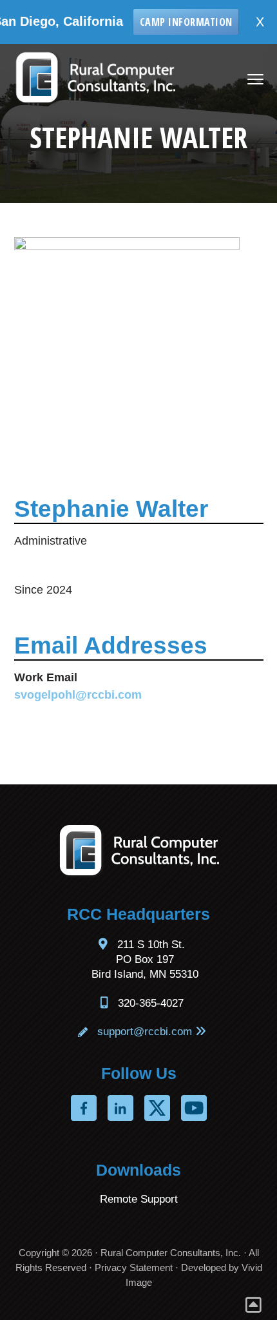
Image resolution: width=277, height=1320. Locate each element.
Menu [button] (242, 80)
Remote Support (139, 1199)
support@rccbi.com (144, 1031)
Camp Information (170, 22)
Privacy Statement (134, 1267)
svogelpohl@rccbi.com (78, 694)
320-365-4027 (151, 1003)
